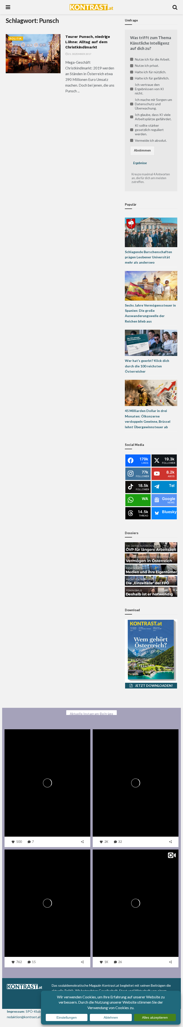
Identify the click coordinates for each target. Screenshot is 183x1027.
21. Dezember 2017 (79, 53)
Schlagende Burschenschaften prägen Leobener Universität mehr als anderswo (148, 257)
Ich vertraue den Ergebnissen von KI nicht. (149, 89)
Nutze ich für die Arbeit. (152, 59)
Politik (16, 38)
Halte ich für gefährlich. (152, 78)
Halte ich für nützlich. (150, 72)
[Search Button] (175, 7)
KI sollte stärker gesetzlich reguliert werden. (149, 129)
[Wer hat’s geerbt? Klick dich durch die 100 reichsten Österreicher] (151, 342)
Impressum (15, 1011)
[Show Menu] (8, 7)
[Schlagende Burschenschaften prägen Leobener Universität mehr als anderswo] (151, 232)
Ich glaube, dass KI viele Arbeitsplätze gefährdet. (153, 117)
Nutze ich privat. (147, 65)
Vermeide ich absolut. (151, 140)
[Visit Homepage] (91, 7)
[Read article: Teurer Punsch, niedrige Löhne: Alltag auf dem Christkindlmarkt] (33, 53)
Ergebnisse (140, 163)
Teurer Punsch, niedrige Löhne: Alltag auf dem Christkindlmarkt (87, 42)
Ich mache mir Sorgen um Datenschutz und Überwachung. (153, 104)
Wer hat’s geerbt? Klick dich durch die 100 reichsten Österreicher (147, 366)
